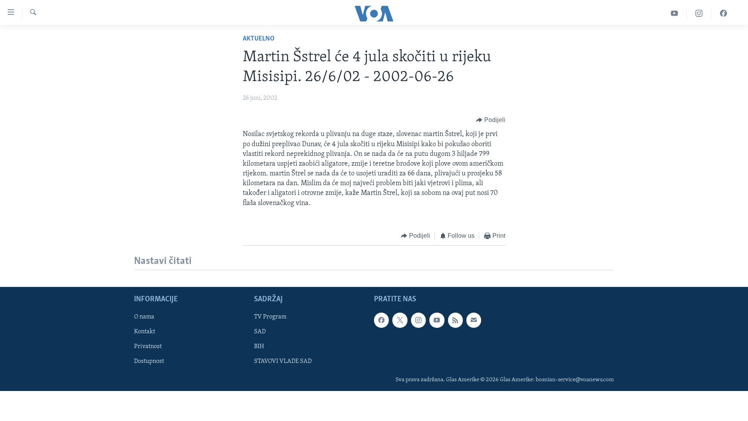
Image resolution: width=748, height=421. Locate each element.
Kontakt (144, 332)
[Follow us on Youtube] (436, 320)
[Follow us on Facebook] (381, 320)
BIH (259, 347)
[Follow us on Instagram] (418, 320)
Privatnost (148, 347)
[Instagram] (699, 13)
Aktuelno (259, 38)
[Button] (490, 120)
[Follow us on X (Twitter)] (399, 320)
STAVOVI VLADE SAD (283, 362)
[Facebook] (723, 13)
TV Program (270, 317)
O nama (144, 317)
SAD (260, 332)
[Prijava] (473, 320)
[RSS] (455, 320)
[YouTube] (674, 13)
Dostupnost (149, 362)
